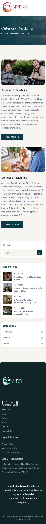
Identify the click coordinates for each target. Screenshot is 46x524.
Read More (11, 137)
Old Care (6, 338)
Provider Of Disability (14, 90)
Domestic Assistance (14, 177)
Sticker (5, 344)
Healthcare (7, 332)
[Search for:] (23, 252)
